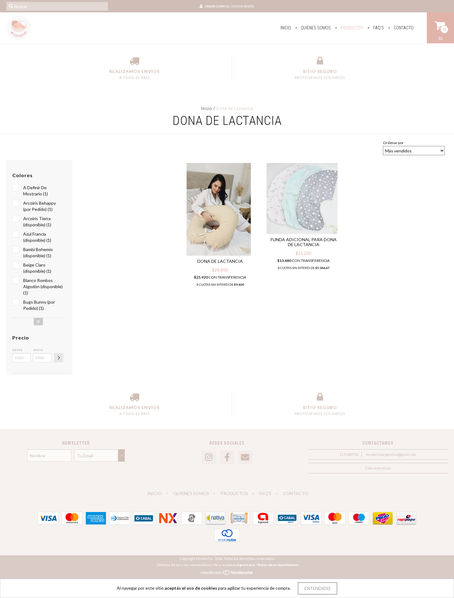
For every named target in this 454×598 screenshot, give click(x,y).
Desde (17, 350)
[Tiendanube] (227, 574)
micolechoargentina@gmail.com (391, 454)
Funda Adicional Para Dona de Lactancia (304, 242)
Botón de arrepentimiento (278, 565)
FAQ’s (378, 27)
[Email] (245, 457)
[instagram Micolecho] (209, 457)
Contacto (403, 27)
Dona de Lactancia (220, 261)
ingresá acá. (246, 565)
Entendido (317, 588)
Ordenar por (393, 142)
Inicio (285, 27)
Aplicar (58, 357)
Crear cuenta (217, 6)
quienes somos (315, 27)
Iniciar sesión (243, 6)
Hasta (38, 350)
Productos (351, 27)
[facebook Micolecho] (227, 457)
